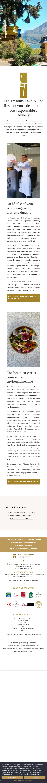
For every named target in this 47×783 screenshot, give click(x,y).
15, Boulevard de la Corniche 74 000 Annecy (24, 564)
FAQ (23, 626)
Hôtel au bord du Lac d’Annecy (21, 519)
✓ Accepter (12, 777)
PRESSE (23, 622)
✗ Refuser (34, 777)
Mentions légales (17, 634)
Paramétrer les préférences (23, 780)
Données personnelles (33, 634)
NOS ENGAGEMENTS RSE (23, 618)
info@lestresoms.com (24, 568)
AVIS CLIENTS (23, 624)
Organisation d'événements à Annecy (23, 512)
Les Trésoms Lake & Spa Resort (19, 218)
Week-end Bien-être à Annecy (21, 515)
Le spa (9, 436)
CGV (8, 634)
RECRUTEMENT (24, 620)
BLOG (23, 631)
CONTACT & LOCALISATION (23, 628)
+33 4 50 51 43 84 (24, 566)
